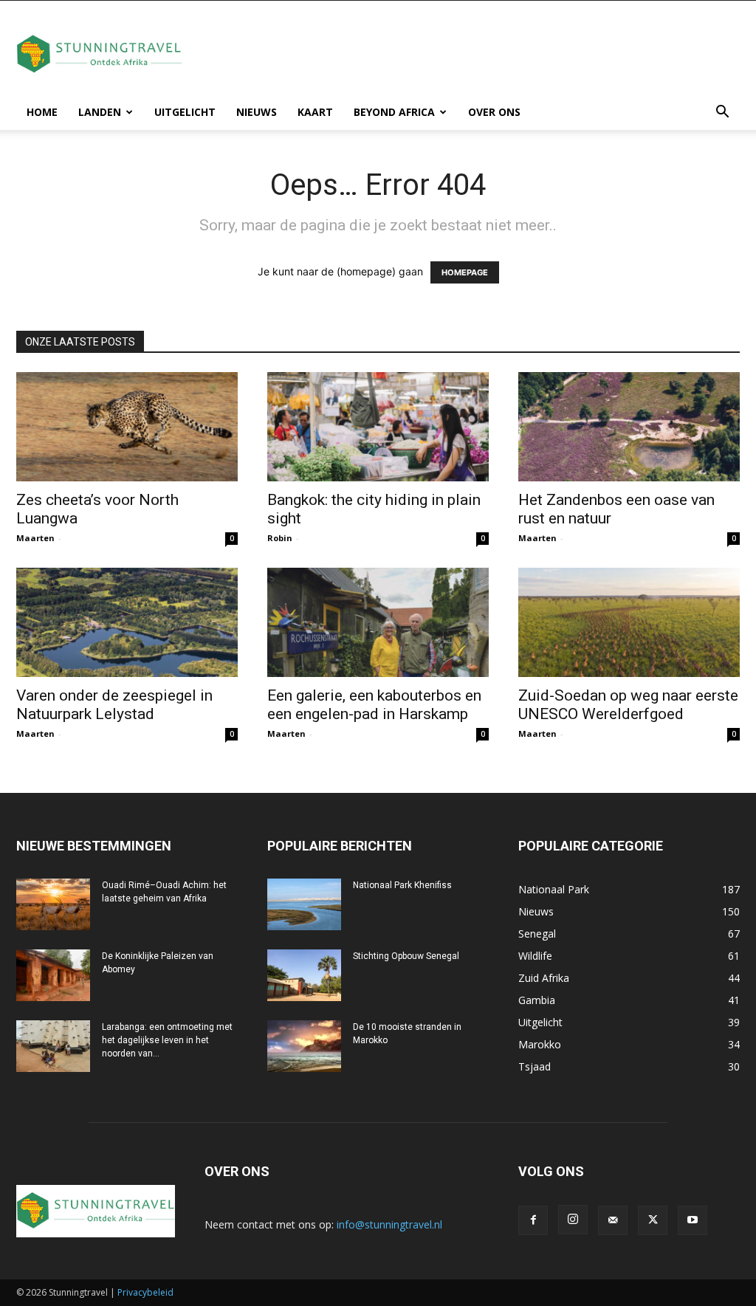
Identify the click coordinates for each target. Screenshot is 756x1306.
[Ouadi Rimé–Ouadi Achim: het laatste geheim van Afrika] (53, 904)
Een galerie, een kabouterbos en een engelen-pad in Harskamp (374, 705)
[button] (722, 113)
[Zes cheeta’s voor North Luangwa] (127, 426)
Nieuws (256, 112)
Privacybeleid (145, 1292)
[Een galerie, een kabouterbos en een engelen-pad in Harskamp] (378, 622)
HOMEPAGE (464, 272)
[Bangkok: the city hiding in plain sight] (378, 426)
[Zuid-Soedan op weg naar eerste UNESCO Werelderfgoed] (629, 622)
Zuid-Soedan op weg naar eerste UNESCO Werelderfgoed (628, 705)
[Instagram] (573, 1219)
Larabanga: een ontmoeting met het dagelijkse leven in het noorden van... (167, 1040)
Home (42, 112)
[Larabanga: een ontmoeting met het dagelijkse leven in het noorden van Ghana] (53, 1046)
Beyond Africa (394, 112)
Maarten (35, 537)
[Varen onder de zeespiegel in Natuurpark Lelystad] (127, 622)
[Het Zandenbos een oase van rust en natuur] (629, 426)
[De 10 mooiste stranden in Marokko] (304, 1046)
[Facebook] (533, 1220)
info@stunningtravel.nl (389, 1224)
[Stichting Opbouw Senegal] (304, 975)
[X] (652, 1220)
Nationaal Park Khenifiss (402, 885)
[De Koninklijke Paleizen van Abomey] (53, 975)
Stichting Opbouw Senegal (406, 956)
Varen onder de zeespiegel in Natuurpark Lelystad (114, 705)
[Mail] (613, 1220)
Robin (279, 537)
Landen (99, 112)
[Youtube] (692, 1220)
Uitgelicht (185, 112)
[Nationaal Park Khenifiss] (304, 904)
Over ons (494, 112)
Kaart (315, 112)
